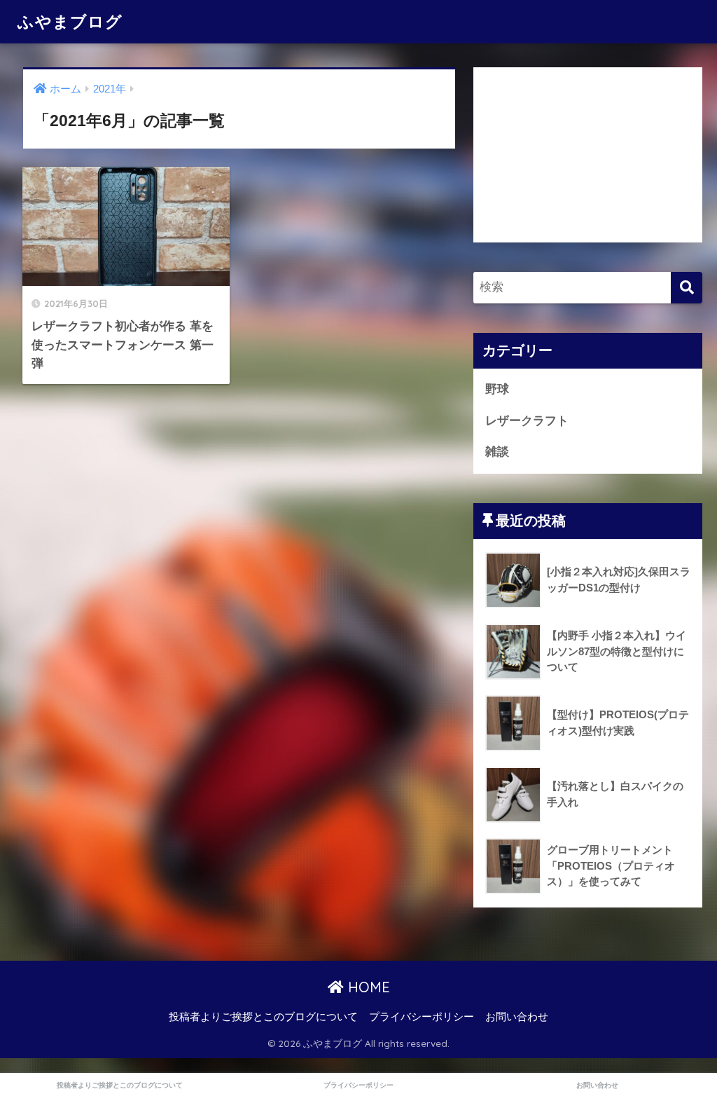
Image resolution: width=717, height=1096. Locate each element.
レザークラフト (527, 420)
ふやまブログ (70, 21)
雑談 (497, 451)
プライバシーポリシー (421, 1016)
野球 (497, 389)
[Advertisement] (588, 154)
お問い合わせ (516, 1016)
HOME (367, 987)
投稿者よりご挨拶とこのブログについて (263, 1016)
